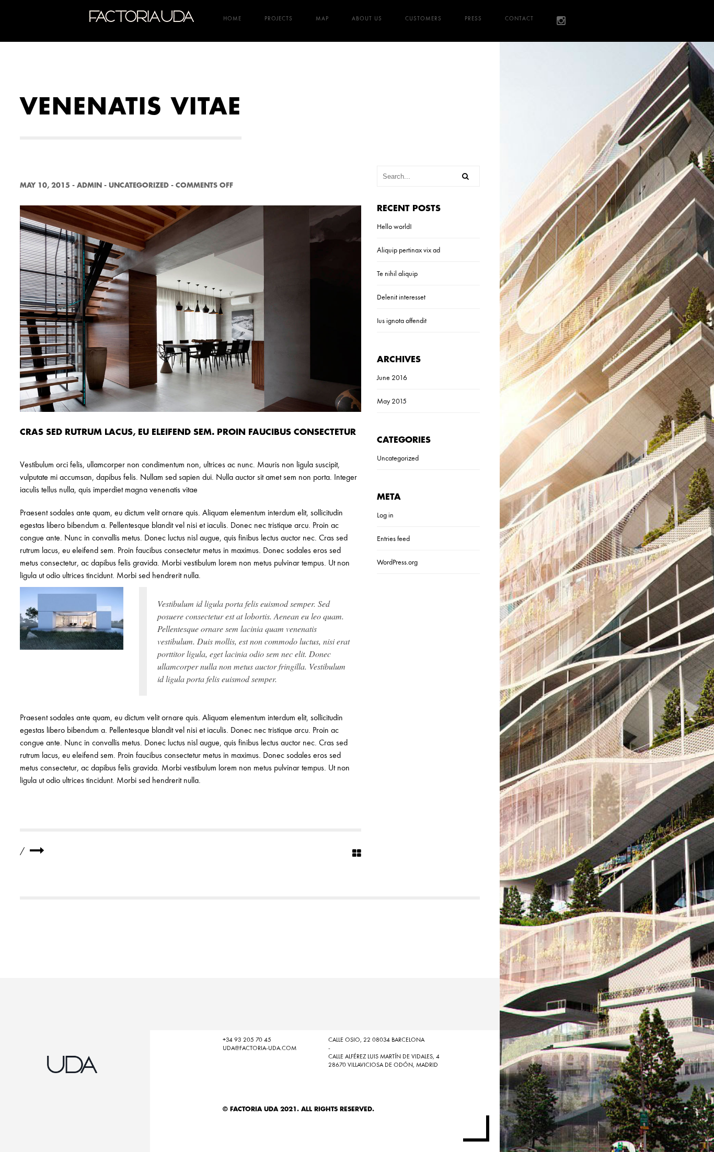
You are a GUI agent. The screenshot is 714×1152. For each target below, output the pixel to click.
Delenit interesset (401, 297)
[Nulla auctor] (37, 851)
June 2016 (392, 377)
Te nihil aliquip (397, 273)
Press (473, 18)
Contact (519, 18)
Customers (423, 18)
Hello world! (394, 226)
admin (89, 185)
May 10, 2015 (45, 185)
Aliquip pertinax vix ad (408, 250)
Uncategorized (139, 185)
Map (322, 18)
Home (232, 18)
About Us (367, 18)
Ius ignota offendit (402, 320)
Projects (278, 18)
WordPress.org (397, 562)
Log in (385, 515)
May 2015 (392, 401)
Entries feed (393, 538)
